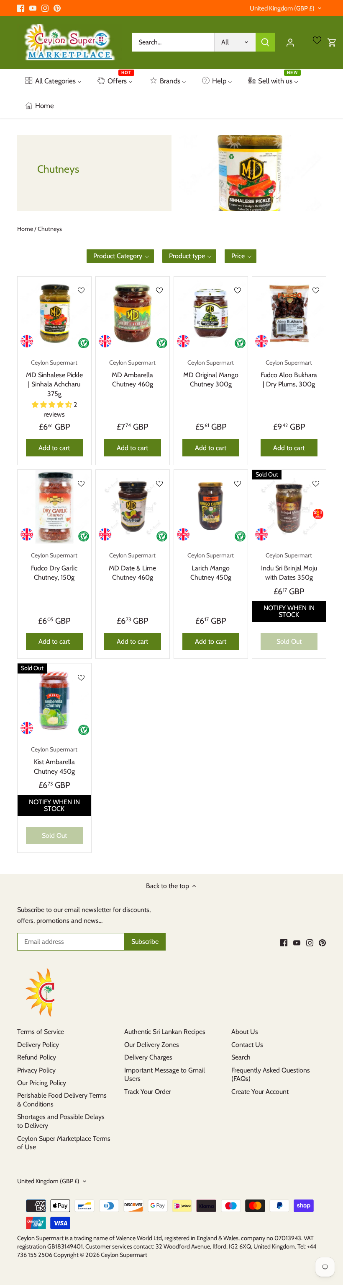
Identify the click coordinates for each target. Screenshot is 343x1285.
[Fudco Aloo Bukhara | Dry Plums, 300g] (289, 313)
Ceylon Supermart (124, 1255)
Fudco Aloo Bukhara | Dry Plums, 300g (289, 374)
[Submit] (265, 42)
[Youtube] (32, 8)
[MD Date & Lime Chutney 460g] (132, 507)
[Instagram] (45, 8)
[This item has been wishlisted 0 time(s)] (81, 290)
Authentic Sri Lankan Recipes (164, 1032)
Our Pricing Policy (41, 1083)
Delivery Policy (38, 1045)
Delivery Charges (148, 1057)
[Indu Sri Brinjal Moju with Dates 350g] (289, 507)
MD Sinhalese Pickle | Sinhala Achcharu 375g (54, 378)
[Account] (290, 42)
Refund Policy (36, 1057)
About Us (244, 1032)
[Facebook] (20, 8)
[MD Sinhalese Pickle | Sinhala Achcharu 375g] (54, 313)
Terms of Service (40, 1032)
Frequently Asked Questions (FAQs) (270, 1074)
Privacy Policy (36, 1070)
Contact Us (247, 1045)
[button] (120, 256)
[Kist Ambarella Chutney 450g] (54, 700)
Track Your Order (147, 1092)
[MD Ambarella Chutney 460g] (132, 313)
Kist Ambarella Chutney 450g (54, 760)
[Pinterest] (57, 8)
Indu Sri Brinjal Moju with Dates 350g (289, 566)
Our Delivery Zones (151, 1045)
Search (241, 1057)
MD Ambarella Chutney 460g (132, 374)
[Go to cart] (332, 42)
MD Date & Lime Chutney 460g (132, 566)
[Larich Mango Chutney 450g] (211, 507)
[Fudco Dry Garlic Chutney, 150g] (54, 507)
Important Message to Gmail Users (164, 1074)
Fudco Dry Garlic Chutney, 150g (54, 566)
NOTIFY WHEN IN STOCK (289, 611)
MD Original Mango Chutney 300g (210, 374)
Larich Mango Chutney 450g (210, 566)
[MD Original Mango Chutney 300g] (211, 313)
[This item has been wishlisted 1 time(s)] (237, 290)
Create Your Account (260, 1092)
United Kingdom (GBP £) (282, 8)
